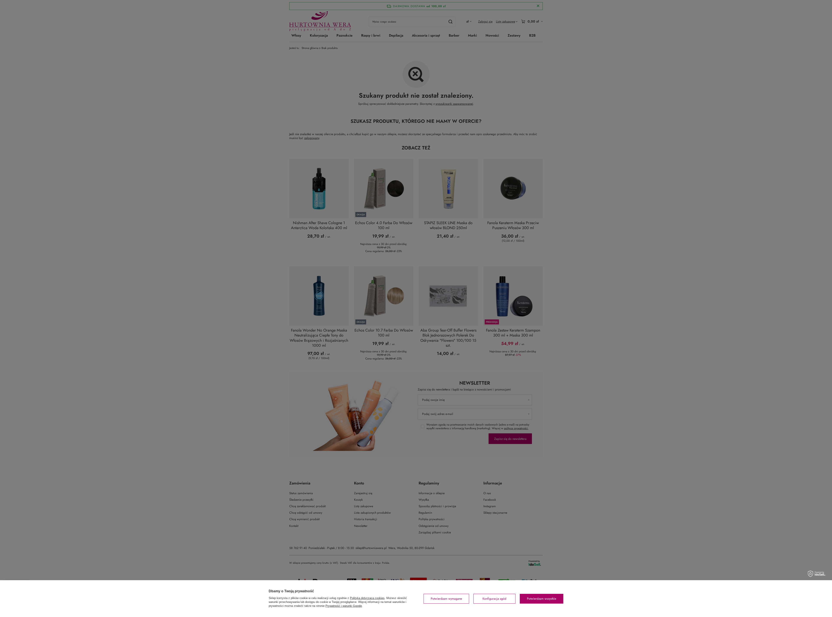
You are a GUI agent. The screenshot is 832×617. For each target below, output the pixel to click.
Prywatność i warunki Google (343, 605)
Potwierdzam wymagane (446, 598)
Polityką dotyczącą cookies (367, 598)
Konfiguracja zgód (494, 598)
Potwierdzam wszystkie (541, 598)
